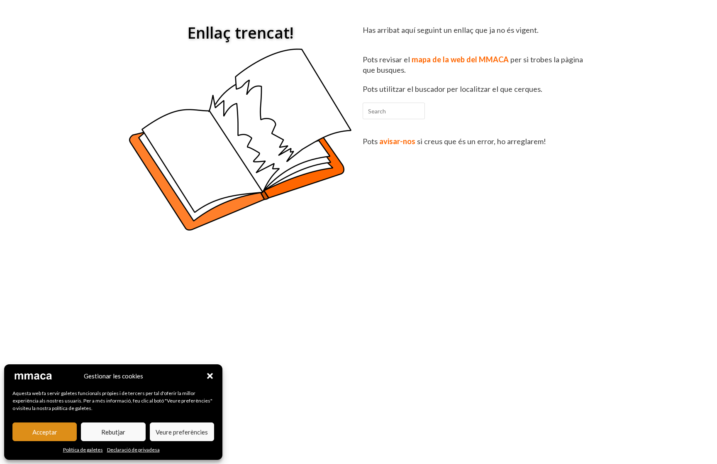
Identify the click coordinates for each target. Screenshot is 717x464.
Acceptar (44, 432)
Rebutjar (113, 432)
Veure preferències (182, 432)
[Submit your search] (416, 110)
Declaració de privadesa (133, 450)
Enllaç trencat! (240, 32)
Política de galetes (83, 450)
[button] (210, 376)
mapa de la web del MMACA (460, 59)
